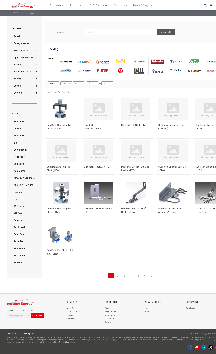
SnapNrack (19, 248)
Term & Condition (14, 334)
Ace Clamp (19, 171)
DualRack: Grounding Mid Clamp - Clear (59, 210)
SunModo (19, 262)
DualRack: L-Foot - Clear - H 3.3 (98, 210)
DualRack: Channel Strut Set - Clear (172, 168)
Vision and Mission (74, 312)
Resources (120, 5)
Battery (17, 78)
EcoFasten (19, 192)
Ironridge (19, 121)
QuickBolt (19, 234)
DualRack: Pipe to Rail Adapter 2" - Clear (169, 210)
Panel (17, 36)
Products (111, 302)
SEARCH (166, 32)
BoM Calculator (99, 5)
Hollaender (19, 156)
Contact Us (71, 319)
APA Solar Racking (24, 185)
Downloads (190, 308)
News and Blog (154, 302)
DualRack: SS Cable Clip (133, 125)
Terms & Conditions (67, 342)
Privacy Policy (29, 334)
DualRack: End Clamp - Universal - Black (95, 127)
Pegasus (18, 220)
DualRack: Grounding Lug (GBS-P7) (171, 127)
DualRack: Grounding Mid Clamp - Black (59, 127)
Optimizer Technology (25, 57)
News (147, 308)
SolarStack (19, 255)
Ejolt (16, 199)
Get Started (37, 315)
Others (17, 85)
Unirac (17, 128)
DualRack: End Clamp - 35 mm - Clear (60, 252)
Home (10, 13)
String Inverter (21, 43)
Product (20, 13)
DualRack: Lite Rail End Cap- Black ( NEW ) (135, 168)
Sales (52, 83)
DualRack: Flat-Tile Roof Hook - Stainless (133, 210)
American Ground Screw (25, 178)
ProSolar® (19, 227)
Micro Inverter (21, 50)
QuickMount (20, 149)
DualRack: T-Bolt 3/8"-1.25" (98, 166)
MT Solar (19, 213)
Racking (30, 13)
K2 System (19, 206)
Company (71, 302)
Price (77, 83)
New (64, 83)
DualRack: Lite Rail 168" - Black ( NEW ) (59, 168)
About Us (70, 308)
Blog (147, 312)
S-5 (15, 142)
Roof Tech (19, 241)
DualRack (19, 163)
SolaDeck (19, 135)
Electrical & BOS (22, 71)
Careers (69, 315)
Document (192, 302)
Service (18, 92)
